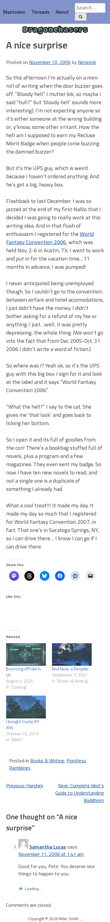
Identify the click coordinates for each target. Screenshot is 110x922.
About (62, 12)
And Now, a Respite (70, 668)
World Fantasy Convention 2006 (50, 238)
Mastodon (14, 12)
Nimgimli (87, 62)
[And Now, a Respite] (72, 654)
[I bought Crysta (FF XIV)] (26, 707)
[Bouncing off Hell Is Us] (26, 654)
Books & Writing (47, 760)
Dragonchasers (55, 30)
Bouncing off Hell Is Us (23, 671)
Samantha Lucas (47, 846)
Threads (40, 12)
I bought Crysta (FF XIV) (22, 724)
